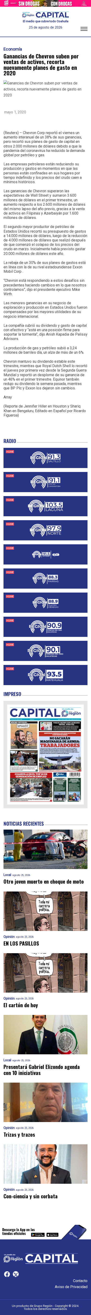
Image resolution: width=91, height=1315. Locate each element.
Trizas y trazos (19, 1134)
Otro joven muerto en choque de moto (44, 881)
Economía (13, 49)
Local (7, 875)
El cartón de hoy (21, 1005)
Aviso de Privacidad (71, 1287)
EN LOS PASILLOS (21, 943)
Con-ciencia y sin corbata (31, 1196)
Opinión (9, 937)
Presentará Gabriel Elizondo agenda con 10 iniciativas (42, 1070)
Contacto (80, 1281)
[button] (84, 29)
